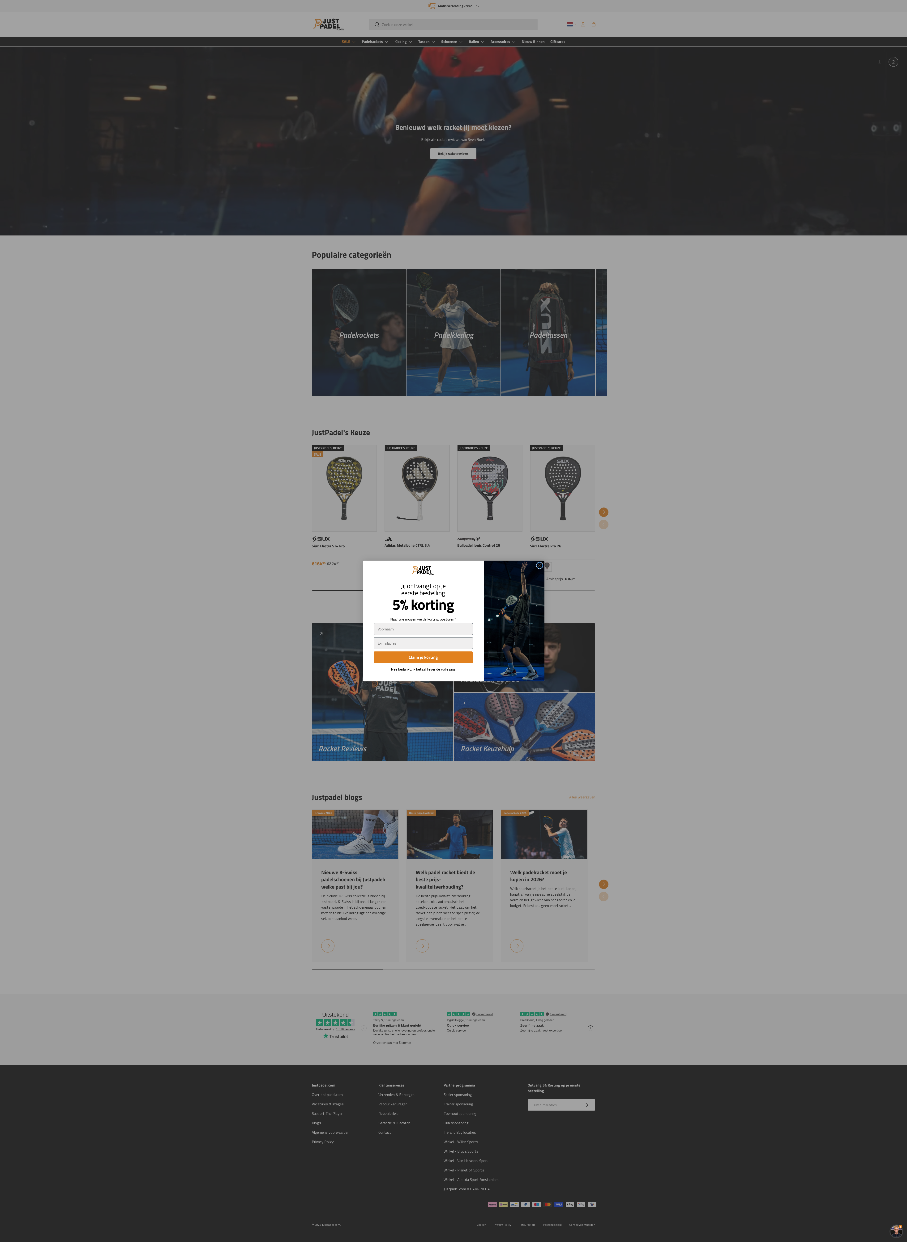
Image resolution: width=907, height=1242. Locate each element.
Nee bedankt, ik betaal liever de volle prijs (423, 669)
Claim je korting (423, 657)
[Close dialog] (540, 565)
